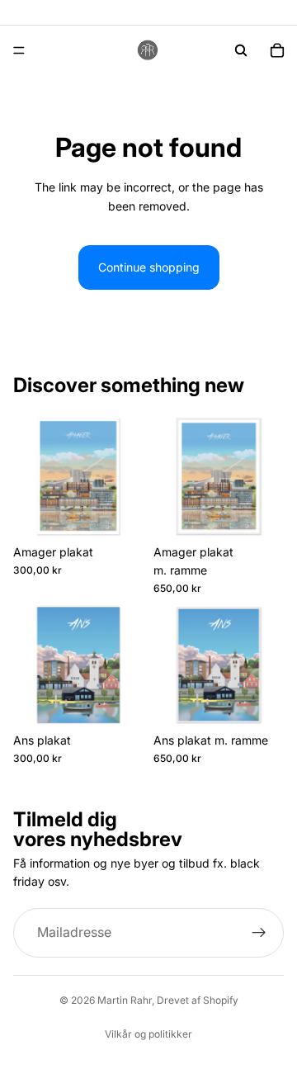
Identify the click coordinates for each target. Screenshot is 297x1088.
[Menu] (19, 50)
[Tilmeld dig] (259, 932)
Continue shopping (149, 267)
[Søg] (241, 50)
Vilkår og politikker (148, 1034)
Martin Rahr (124, 1000)
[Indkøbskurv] (277, 50)
